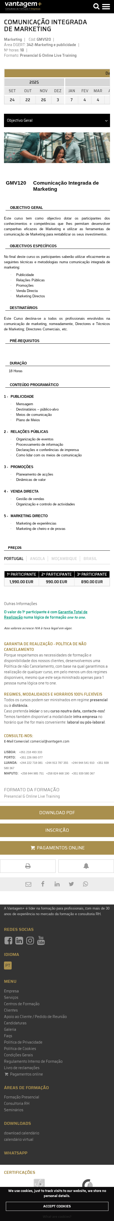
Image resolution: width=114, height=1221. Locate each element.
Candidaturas (15, 1023)
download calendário (21, 1133)
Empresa (11, 991)
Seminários (13, 1110)
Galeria (10, 1029)
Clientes (11, 1010)
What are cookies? (57, 1216)
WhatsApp (15, 1153)
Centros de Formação (22, 1004)
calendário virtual (18, 1139)
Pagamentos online (26, 1074)
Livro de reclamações (22, 1068)
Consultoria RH (16, 1103)
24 (12, 100)
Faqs (8, 1036)
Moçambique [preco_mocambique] (64, 559)
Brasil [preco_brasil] (90, 559)
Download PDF (57, 812)
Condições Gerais (18, 1055)
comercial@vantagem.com (49, 741)
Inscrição (57, 830)
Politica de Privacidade (23, 1042)
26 (43, 100)
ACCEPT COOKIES (57, 1206)
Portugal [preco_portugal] (14, 559)
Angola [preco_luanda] (37, 559)
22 (27, 100)
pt (7, 965)
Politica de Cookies (20, 1049)
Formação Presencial (21, 1097)
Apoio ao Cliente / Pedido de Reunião (35, 1017)
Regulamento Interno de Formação (33, 1061)
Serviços (11, 997)
